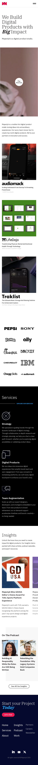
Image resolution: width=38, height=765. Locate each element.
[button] (34, 3)
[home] (4, 3)
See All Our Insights (19, 686)
